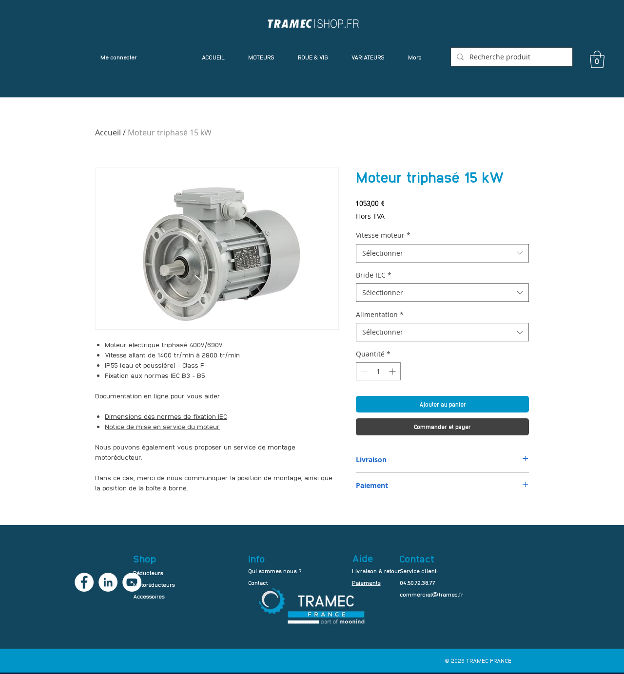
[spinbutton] (378, 371)
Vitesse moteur (383, 235)
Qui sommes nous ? (275, 570)
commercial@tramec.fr (432, 594)
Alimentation (380, 314)
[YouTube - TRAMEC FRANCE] (131, 582)
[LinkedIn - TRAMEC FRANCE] (107, 582)
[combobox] (442, 253)
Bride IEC (373, 275)
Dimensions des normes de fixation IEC (166, 416)
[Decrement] (363, 371)
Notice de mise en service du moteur (162, 426)
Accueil (108, 132)
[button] (597, 59)
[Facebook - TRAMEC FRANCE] (84, 582)
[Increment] (393, 371)
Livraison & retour (376, 570)
